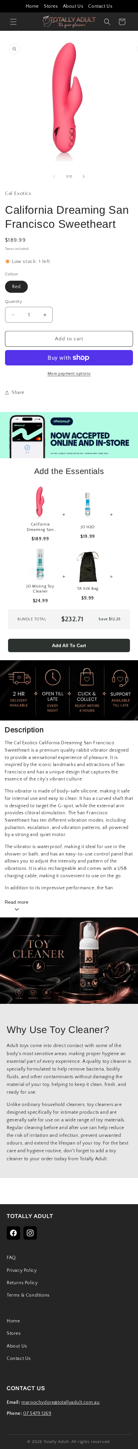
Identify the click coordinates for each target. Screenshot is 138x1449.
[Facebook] (13, 1233)
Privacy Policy (22, 1270)
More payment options (69, 373)
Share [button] (18, 392)
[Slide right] (83, 176)
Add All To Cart (69, 645)
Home (32, 6)
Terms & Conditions (28, 1295)
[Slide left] (54, 176)
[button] (13, 21)
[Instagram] (30, 1233)
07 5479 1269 (37, 1413)
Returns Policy (22, 1283)
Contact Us (100, 6)
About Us (73, 6)
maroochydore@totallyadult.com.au (60, 1402)
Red (16, 286)
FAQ (11, 1257)
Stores (51, 6)
